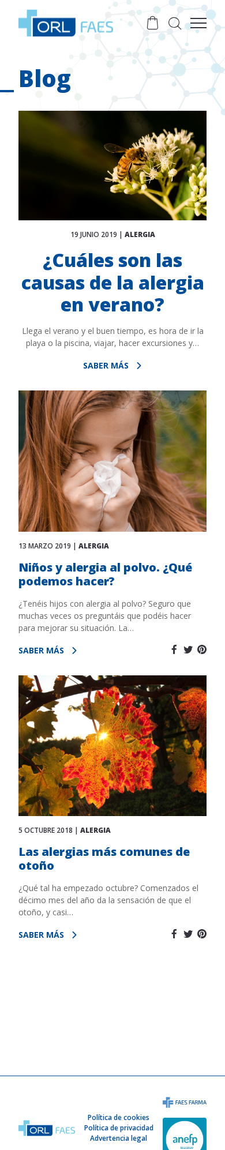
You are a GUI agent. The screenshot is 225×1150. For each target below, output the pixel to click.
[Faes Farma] (185, 1101)
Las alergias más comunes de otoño (104, 858)
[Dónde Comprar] (152, 23)
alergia (140, 234)
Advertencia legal (118, 1138)
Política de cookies (118, 1117)
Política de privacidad (118, 1128)
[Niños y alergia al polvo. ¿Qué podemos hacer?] (112, 461)
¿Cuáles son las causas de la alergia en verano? (112, 282)
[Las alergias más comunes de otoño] (112, 746)
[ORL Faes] (65, 23)
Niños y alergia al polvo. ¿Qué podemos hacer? (105, 574)
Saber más (107, 365)
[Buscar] (174, 23)
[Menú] (198, 23)
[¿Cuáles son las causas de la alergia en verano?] (112, 165)
